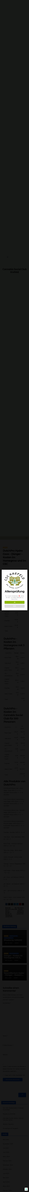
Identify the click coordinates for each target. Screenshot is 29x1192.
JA (14, 602)
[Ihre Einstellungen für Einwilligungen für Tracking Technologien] (26, 1189)
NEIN (14, 606)
